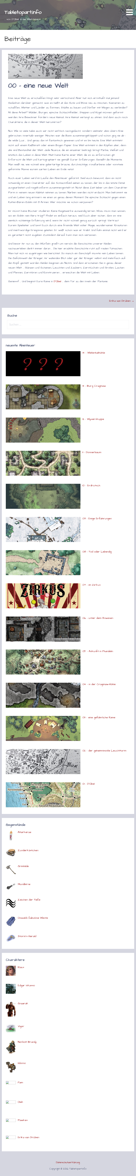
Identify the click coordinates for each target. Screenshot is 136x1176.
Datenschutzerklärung (68, 1162)
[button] (130, 8)
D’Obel (57, 281)
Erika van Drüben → (121, 301)
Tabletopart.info (22, 12)
